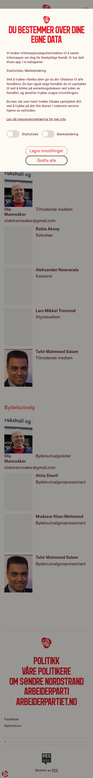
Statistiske (30, 134)
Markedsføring (67, 134)
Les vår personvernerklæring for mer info (36, 119)
